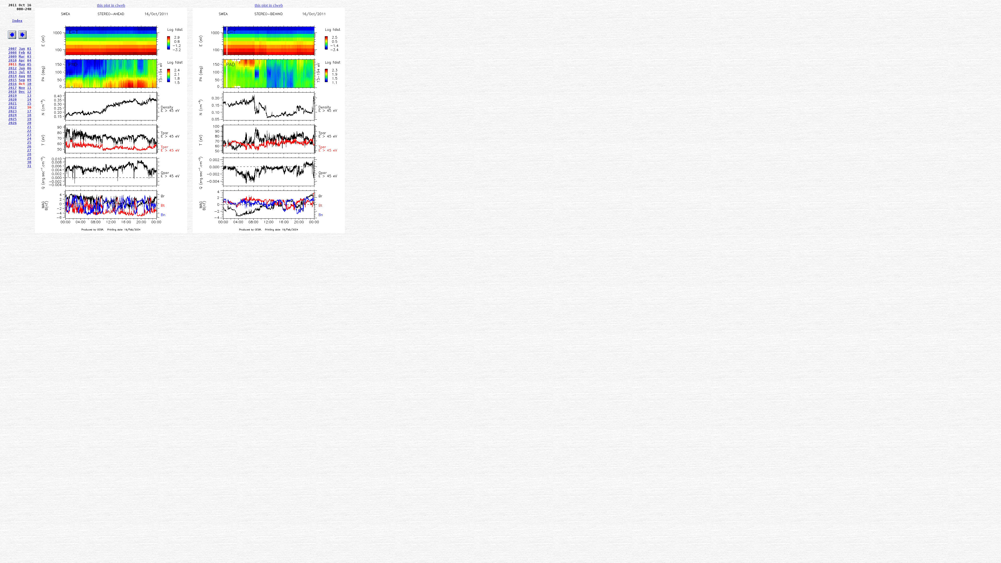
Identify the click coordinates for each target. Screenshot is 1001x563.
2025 (12, 119)
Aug (22, 76)
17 (29, 111)
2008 (12, 52)
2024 (12, 115)
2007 (12, 49)
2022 (12, 107)
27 (29, 150)
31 (29, 166)
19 (29, 119)
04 (29, 60)
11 (29, 88)
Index (17, 21)
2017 (12, 88)
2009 (12, 56)
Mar (22, 56)
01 (29, 49)
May (22, 64)
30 (29, 162)
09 (29, 80)
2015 (12, 80)
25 (29, 142)
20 (29, 123)
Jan (22, 49)
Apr (22, 60)
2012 (12, 68)
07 (29, 72)
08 (29, 76)
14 (29, 99)
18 (29, 115)
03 (29, 56)
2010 (12, 60)
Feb (22, 52)
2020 (12, 99)
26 (29, 146)
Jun (22, 68)
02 (29, 52)
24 (29, 138)
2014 (12, 76)
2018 (12, 92)
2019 (12, 95)
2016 (12, 84)
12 (29, 92)
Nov (22, 88)
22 (29, 131)
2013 (12, 72)
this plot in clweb (111, 5)
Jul (22, 72)
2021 (12, 103)
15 (29, 103)
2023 (12, 111)
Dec (22, 92)
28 (29, 154)
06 (29, 68)
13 (29, 95)
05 (29, 64)
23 (29, 135)
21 (29, 127)
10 (29, 84)
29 (29, 158)
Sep (22, 80)
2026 (12, 123)
